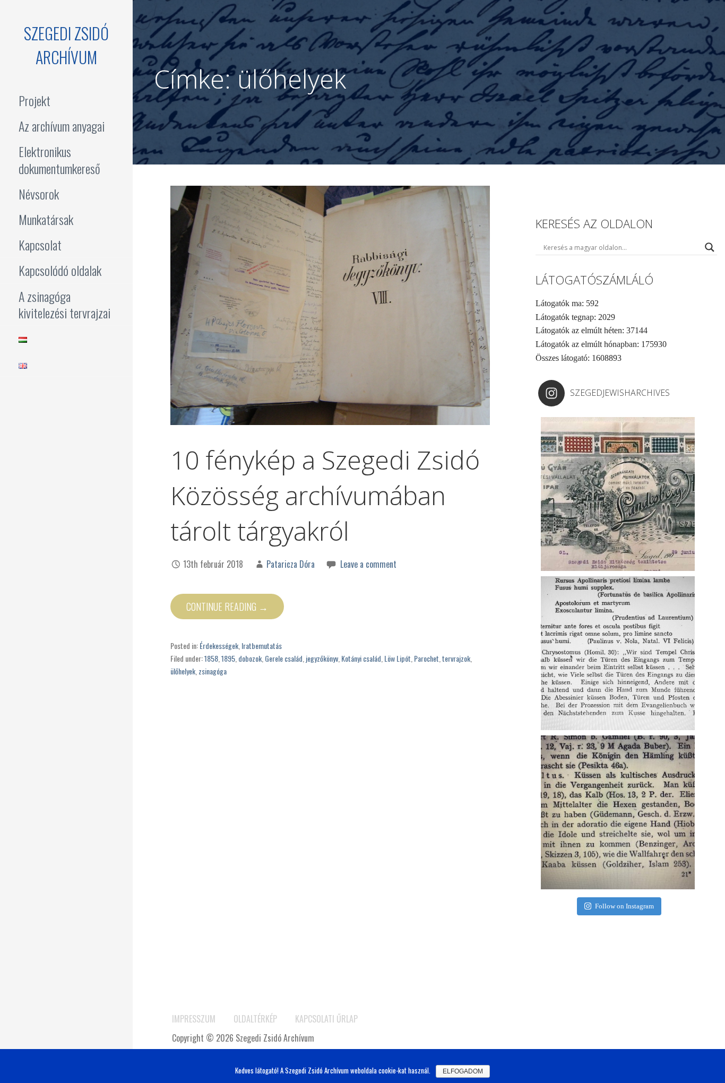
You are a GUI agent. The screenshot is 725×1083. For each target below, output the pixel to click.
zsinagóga (212, 671)
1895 (228, 658)
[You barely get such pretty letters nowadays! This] (618, 494)
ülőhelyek (182, 671)
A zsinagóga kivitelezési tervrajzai (64, 304)
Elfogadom (463, 1071)
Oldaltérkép (255, 1018)
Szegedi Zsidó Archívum (66, 45)
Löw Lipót (397, 658)
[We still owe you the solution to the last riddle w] (618, 653)
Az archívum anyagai (62, 125)
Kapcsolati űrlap (326, 1018)
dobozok (250, 658)
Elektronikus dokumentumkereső (59, 159)
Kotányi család (361, 658)
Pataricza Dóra (290, 564)
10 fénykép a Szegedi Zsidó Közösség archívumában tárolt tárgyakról (325, 495)
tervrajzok (456, 658)
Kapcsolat (40, 244)
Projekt (34, 100)
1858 (211, 658)
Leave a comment (368, 564)
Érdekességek (219, 645)
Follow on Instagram (624, 906)
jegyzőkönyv (322, 658)
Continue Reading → (227, 606)
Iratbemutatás (261, 645)
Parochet (426, 658)
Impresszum (193, 1018)
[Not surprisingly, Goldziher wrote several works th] (618, 812)
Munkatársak (46, 219)
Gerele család (284, 658)
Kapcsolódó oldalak (60, 270)
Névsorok (39, 193)
